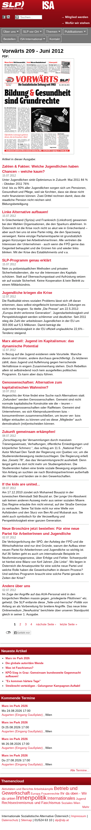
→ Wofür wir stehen (75, 23)
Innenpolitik (31, 797)
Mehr (85, 807)
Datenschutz (10, 820)
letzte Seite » (68, 624)
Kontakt (55, 39)
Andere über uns (16, 586)
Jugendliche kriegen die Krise (27, 293)
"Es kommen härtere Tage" (23, 681)
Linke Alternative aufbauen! (25, 212)
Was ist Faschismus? (19, 667)
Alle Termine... (79, 770)
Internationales (61, 798)
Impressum (78, 816)
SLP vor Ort (30, 31)
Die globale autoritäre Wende (24, 663)
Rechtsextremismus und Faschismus (31, 803)
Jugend (81, 798)
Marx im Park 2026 (18, 658)
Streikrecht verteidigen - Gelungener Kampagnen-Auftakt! (43, 685)
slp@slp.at (62, 820)
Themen (50, 31)
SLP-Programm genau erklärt (26, 260)
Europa (35, 793)
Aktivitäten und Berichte (17, 789)
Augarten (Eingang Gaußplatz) (22, 714)
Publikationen (73, 31)
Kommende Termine (18, 698)
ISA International (30, 39)
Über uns (9, 31)
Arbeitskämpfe (43, 789)
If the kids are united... (21, 484)
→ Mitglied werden (74, 17)
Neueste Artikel (14, 651)
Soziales (67, 803)
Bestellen (9, 39)
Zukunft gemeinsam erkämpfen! (28, 432)
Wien (76, 803)
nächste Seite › (46, 624)
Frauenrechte (50, 793)
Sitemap (26, 820)
